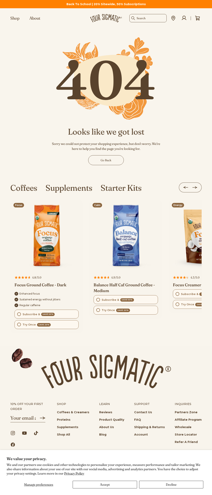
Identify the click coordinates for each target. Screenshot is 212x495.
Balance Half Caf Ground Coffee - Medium (124, 287)
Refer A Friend (186, 442)
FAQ (137, 420)
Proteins (63, 420)
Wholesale (183, 427)
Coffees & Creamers (73, 412)
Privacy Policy (74, 473)
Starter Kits (121, 188)
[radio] (46, 314)
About (34, 18)
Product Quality (111, 420)
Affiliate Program (188, 420)
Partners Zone (186, 412)
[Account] (184, 18)
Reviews (105, 412)
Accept (105, 484)
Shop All (63, 434)
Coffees (23, 188)
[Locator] (173, 18)
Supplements (69, 188)
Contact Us (143, 412)
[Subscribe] (40, 418)
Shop (14, 18)
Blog (102, 434)
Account (141, 434)
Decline (171, 484)
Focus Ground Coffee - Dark (40, 284)
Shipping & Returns (149, 427)
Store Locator (186, 434)
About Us (106, 427)
